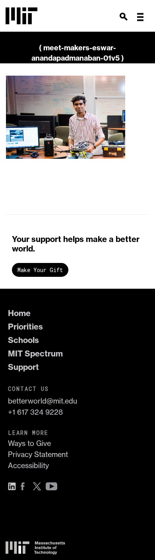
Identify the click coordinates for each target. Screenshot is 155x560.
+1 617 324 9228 (35, 412)
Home (19, 313)
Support (23, 367)
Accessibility (28, 465)
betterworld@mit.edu (42, 401)
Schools (23, 340)
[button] (140, 17)
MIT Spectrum (35, 353)
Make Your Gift (40, 270)
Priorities (25, 326)
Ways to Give (29, 443)
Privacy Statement (38, 454)
